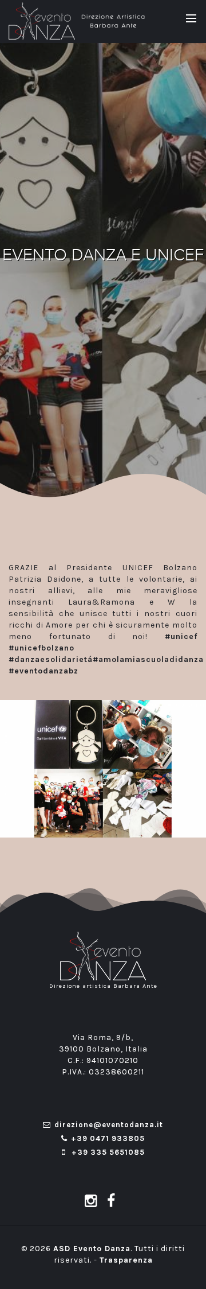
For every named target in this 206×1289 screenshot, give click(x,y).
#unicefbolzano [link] (41, 648)
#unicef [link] (181, 636)
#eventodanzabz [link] (43, 671)
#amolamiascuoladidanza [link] (148, 659)
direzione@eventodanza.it (108, 1124)
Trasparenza (126, 1260)
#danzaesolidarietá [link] (51, 659)
